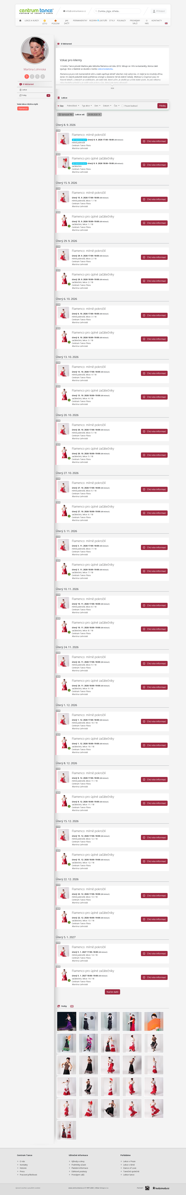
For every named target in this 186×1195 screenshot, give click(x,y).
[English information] (166, 22)
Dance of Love (129, 1168)
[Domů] (20, 20)
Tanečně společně (131, 1171)
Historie (23, 1168)
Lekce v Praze (129, 1161)
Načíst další (112, 991)
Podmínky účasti (78, 1164)
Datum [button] (106, 105)
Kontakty (24, 1164)
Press (22, 1171)
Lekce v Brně (129, 1164)
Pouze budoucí (131, 105)
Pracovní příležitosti (28, 1174)
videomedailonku (105, 69)
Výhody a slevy (77, 1161)
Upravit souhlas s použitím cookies (27, 1188)
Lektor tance (128, 1174)
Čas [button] (116, 105)
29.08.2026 (93, 114)
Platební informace (79, 1168)
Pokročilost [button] (72, 105)
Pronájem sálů (77, 1174)
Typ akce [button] (86, 105)
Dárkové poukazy (79, 1171)
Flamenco (23, 108)
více (112, 88)
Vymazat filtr (67, 114)
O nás (22, 1161)
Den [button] (96, 105)
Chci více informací (156, 141)
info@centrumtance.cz (75, 11)
